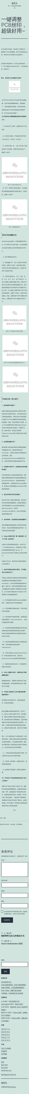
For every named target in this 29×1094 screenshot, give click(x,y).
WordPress (12, 1087)
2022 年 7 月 (5, 1037)
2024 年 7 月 (5, 1029)
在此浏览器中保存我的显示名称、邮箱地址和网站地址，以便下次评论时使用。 (15, 913)
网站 (2, 901)
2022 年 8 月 (5, 1034)
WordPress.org (6, 1070)
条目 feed (4, 1065)
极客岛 (14, 3)
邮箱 (3, 891)
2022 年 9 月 (5, 1032)
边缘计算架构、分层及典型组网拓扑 (12, 987)
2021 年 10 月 (5, 1040)
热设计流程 (18, 1004)
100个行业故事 (6, 1048)
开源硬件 (4, 1051)
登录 (2, 1062)
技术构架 (4, 1054)
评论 (3, 860)
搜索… (3, 960)
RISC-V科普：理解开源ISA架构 (11, 990)
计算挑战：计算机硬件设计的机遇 (12, 993)
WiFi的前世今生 (6, 982)
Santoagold (5, 1004)
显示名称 (4, 880)
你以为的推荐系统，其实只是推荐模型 (13, 985)
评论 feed (4, 1067)
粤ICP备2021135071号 (8, 1075)
